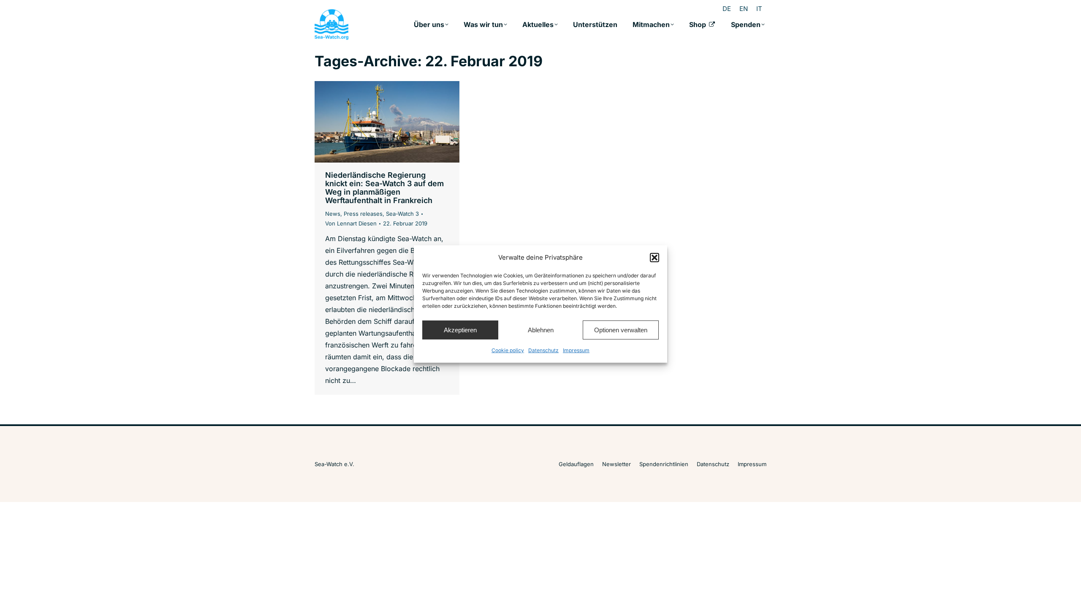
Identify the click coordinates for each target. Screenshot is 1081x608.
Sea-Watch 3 (402, 213)
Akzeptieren (460, 330)
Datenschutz (543, 350)
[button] (654, 257)
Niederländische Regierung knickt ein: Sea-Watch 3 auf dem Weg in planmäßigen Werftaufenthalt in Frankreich (384, 188)
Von (351, 223)
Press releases (363, 213)
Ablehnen (541, 330)
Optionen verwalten (620, 330)
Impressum (576, 350)
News (332, 213)
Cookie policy (508, 350)
